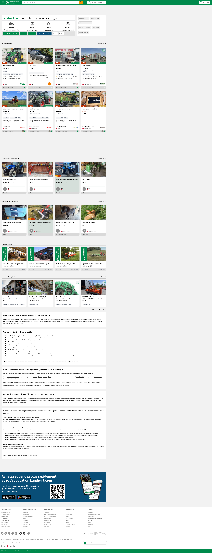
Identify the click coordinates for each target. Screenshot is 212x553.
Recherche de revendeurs (44, 34)
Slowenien (90, 524)
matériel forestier (95, 18)
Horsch (66, 400)
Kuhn (40, 400)
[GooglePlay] (24, 497)
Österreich (90, 512)
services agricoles (83, 32)
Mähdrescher (26, 514)
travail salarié (98, 377)
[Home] (12, 2)
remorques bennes (17, 344)
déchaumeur (20, 342)
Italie (67, 419)
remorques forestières (36, 340)
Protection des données (51, 539)
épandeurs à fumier (44, 350)
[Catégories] (20, 533)
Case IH (97, 398)
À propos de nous (6, 539)
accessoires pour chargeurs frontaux (32, 355)
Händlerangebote (5, 514)
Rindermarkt (47, 518)
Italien (89, 522)
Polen (89, 526)
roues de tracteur (23, 348)
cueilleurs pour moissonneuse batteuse (44, 352)
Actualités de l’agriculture (9, 277)
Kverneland (54, 400)
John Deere (32, 336)
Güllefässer (25, 520)
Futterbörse (47, 522)
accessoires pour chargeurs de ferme (51, 355)
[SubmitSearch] (81, 2)
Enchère (61, 34)
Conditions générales (66, 539)
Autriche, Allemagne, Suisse (58, 419)
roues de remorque (32, 348)
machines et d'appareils (32, 398)
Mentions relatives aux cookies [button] (34, 539)
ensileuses (57, 352)
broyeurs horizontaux (21, 346)
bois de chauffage (88, 373)
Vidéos (55, 34)
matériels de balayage (38, 354)
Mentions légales (6, 543)
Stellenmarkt (47, 524)
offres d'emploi (80, 377)
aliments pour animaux (85, 23)
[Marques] (24, 533)
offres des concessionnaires (11, 34)
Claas (48, 336)
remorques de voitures (28, 344)
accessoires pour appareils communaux (77, 382)
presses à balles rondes (40, 338)
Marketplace (31, 34)
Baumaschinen (26, 524)
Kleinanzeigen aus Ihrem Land (11, 158)
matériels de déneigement (51, 354)
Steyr (79, 398)
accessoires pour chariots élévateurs (70, 355)
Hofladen (46, 526)
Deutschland (91, 516)
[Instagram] (5, 533)
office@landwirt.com (31, 455)
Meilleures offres (7, 43)
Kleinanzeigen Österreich (94, 514)
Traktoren (25, 512)
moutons (45, 377)
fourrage (79, 373)
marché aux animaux (84, 27)
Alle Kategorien (5, 522)
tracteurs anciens (54, 336)
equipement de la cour (55, 382)
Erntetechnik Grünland (50, 514)
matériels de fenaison (61, 373)
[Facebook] (9, 533)
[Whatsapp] (16, 533)
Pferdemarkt (47, 520)
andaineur (26, 338)
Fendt (37, 336)
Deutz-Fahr (69, 526)
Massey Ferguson (21, 400)
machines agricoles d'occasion (62, 319)
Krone (44, 400)
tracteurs (52, 373)
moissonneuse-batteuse (28, 352)
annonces (23, 34)
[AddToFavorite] (24, 50)
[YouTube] (2, 533)
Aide (4, 546)
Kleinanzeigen (4, 516)
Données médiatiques (18, 539)
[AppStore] (9, 497)
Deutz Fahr (36, 400)
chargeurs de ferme (27, 354)
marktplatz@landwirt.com (77, 551)
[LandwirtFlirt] (28, 533)
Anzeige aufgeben (5, 526)
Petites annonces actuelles (10, 201)
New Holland (42, 336)
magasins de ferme (72, 373)
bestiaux (35, 377)
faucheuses (21, 338)
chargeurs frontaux (17, 355)
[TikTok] (12, 533)
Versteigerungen (5, 520)
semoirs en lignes (32, 346)
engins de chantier (45, 373)
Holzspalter (26, 522)
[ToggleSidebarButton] (3, 2)
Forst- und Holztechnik (50, 516)
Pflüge (24, 518)
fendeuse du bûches (48, 340)
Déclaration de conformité (19, 543)
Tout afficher (101, 43)
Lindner (93, 398)
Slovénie (75, 419)
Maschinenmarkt (5, 512)
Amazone (60, 400)
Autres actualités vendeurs (99, 309)
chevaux (40, 377)
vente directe (96, 27)
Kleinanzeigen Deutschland (95, 518)
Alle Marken (4, 524)
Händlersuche (4, 518)
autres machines (96, 382)
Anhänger (25, 526)
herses (15, 342)
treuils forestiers (26, 340)
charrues (26, 342)
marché (51, 321)
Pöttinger (48, 400)
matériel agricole (83, 18)
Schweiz (90, 520)
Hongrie (71, 419)
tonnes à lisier (35, 350)
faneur (31, 338)
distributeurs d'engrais (25, 350)
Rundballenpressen (28, 516)
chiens (49, 377)
